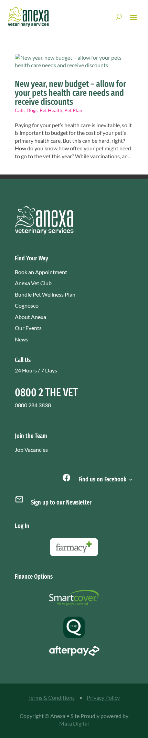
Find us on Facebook (101, 479)
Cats (19, 110)
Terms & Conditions (51, 697)
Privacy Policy (103, 697)
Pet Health (51, 110)
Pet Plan (73, 110)
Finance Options (34, 576)
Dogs (32, 110)
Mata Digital (74, 723)
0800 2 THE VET (46, 392)
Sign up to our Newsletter (61, 502)
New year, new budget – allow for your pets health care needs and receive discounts (70, 93)
